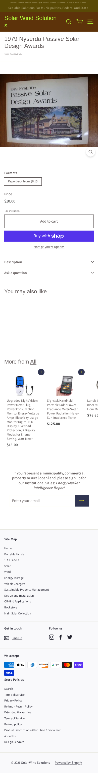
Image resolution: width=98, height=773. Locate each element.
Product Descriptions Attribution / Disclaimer (32, 730)
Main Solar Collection (17, 613)
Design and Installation (19, 595)
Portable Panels (14, 554)
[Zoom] (90, 152)
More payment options (49, 247)
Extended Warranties (17, 712)
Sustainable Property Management (26, 589)
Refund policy (13, 724)
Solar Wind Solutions (30, 22)
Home (8, 548)
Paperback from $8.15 (23, 181)
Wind (7, 572)
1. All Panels (11, 560)
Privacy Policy (13, 700)
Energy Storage (14, 578)
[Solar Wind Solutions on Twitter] (69, 637)
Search (8, 688)
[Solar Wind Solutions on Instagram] (51, 637)
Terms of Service (14, 694)
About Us (10, 736)
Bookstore (10, 607)
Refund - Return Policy (18, 706)
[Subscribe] (82, 501)
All (33, 362)
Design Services (14, 742)
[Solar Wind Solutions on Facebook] (60, 637)
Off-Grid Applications (17, 601)
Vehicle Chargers (14, 584)
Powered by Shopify (68, 762)
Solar (7, 566)
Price (8, 194)
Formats (10, 173)
